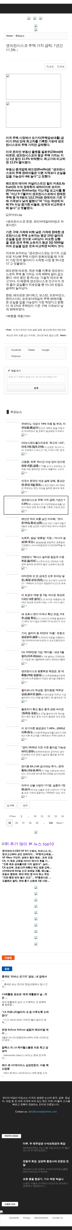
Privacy (26, 1217)
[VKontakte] (43, 1118)
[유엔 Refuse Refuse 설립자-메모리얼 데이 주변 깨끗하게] (61, 1035)
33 (55, 816)
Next (59, 822)
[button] (66, 9)
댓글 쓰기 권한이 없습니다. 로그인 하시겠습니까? (32, 376)
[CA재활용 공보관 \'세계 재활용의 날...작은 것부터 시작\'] (61, 999)
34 (62, 816)
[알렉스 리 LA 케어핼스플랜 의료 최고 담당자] (61, 1052)
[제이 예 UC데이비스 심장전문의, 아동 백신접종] (61, 1070)
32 (48, 816)
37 (23, 822)
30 (35, 816)
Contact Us (57, 1217)
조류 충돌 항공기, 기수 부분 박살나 (43, 1179)
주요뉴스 (16, 412)
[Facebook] (21, 1118)
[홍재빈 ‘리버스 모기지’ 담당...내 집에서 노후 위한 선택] (61, 981)
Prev (13, 816)
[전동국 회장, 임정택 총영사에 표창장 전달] (11, 1166)
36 (16, 822)
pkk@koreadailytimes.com (42, 1111)
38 (30, 822)
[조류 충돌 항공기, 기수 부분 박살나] (11, 1184)
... (28, 816)
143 (51, 822)
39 (37, 822)
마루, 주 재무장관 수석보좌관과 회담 (44, 1143)
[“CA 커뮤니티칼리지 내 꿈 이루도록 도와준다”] (61, 1017)
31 (42, 816)
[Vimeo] (36, 1118)
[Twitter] (28, 1118)
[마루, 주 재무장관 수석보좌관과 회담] (11, 1149)
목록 (12, 805)
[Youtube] (51, 1118)
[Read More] (36, 429)
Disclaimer (14, 1217)
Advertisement (41, 1217)
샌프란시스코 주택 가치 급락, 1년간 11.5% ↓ (34, 47)
